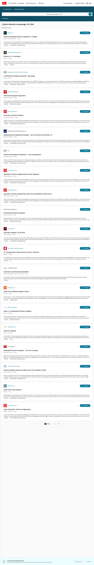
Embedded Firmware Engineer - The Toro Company (21, 350)
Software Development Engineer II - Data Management (22, 155)
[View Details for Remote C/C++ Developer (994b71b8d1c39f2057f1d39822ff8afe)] (47, 58)
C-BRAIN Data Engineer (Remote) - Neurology (19, 76)
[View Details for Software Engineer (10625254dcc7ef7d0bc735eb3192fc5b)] (47, 333)
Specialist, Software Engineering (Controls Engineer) (21, 174)
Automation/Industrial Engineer (14, 213)
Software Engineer (10, 331)
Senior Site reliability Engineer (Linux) (16, 291)
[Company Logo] (5, 33)
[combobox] (22, 14)
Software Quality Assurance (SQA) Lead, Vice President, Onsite (25, 370)
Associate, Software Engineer (14, 115)
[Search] (90, 14)
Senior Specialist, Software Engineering (17, 409)
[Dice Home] (4, 3)
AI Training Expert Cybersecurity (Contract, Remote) (21, 252)
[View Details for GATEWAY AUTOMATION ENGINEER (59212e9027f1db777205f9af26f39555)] (47, 274)
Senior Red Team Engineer (12, 390)
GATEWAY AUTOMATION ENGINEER (16, 272)
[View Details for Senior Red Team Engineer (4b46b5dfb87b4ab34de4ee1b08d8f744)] (47, 392)
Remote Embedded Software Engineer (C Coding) (20, 37)
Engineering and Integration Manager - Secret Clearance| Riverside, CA (28, 135)
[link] (35, 423)
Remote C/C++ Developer (12, 56)
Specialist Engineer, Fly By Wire (14, 233)
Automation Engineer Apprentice (15, 96)
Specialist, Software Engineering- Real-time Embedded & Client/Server (28, 194)
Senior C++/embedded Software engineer (18, 311)
